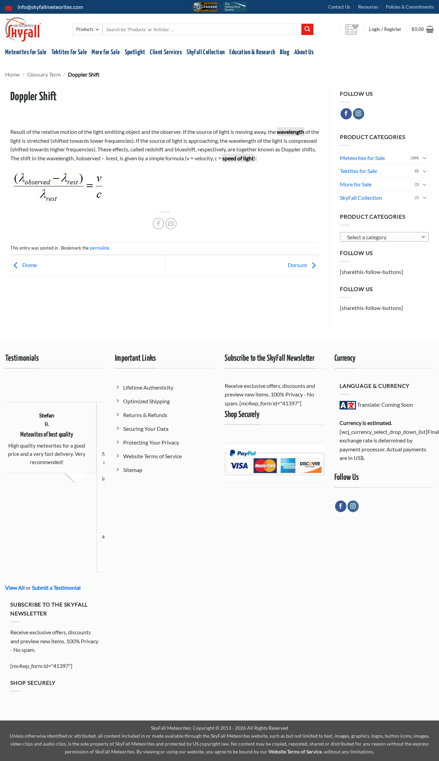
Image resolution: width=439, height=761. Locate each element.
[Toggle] (424, 157)
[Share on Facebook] (158, 223)
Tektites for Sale (69, 52)
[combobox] (384, 237)
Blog (284, 52)
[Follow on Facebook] (346, 114)
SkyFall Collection (206, 52)
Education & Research (252, 52)
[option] (97, 476)
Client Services (166, 52)
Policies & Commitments (410, 7)
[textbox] (382, 237)
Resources (368, 7)
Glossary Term (44, 74)
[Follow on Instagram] (358, 114)
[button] (423, 29)
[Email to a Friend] (171, 223)
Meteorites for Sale (26, 52)
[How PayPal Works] (274, 462)
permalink (99, 248)
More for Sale (106, 52)
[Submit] (307, 29)
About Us (303, 52)
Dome (29, 265)
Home (12, 74)
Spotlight (135, 52)
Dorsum (298, 265)
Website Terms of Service (295, 751)
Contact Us (339, 7)
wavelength (290, 131)
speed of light (238, 158)
